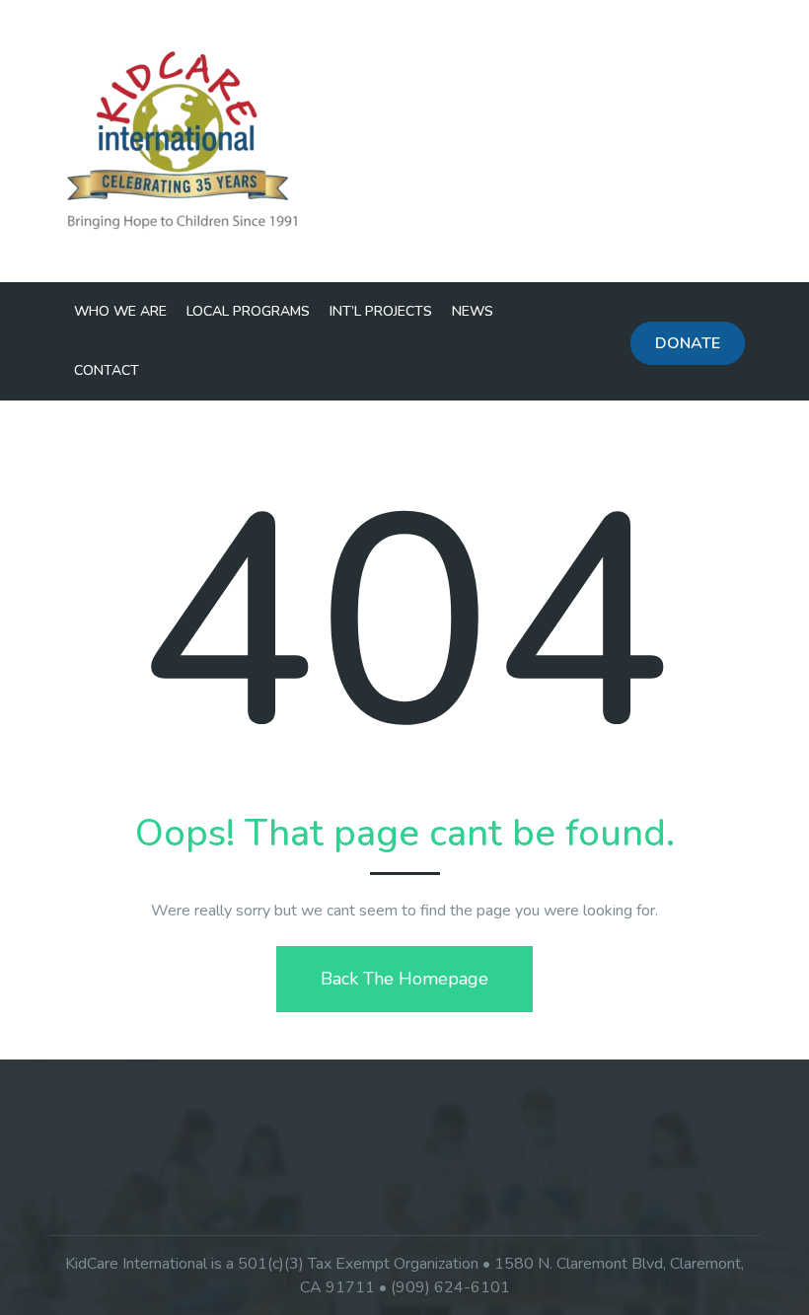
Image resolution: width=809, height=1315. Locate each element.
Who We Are (120, 311)
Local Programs (248, 311)
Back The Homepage (404, 978)
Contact (106, 370)
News (472, 311)
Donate (687, 343)
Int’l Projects (381, 311)
